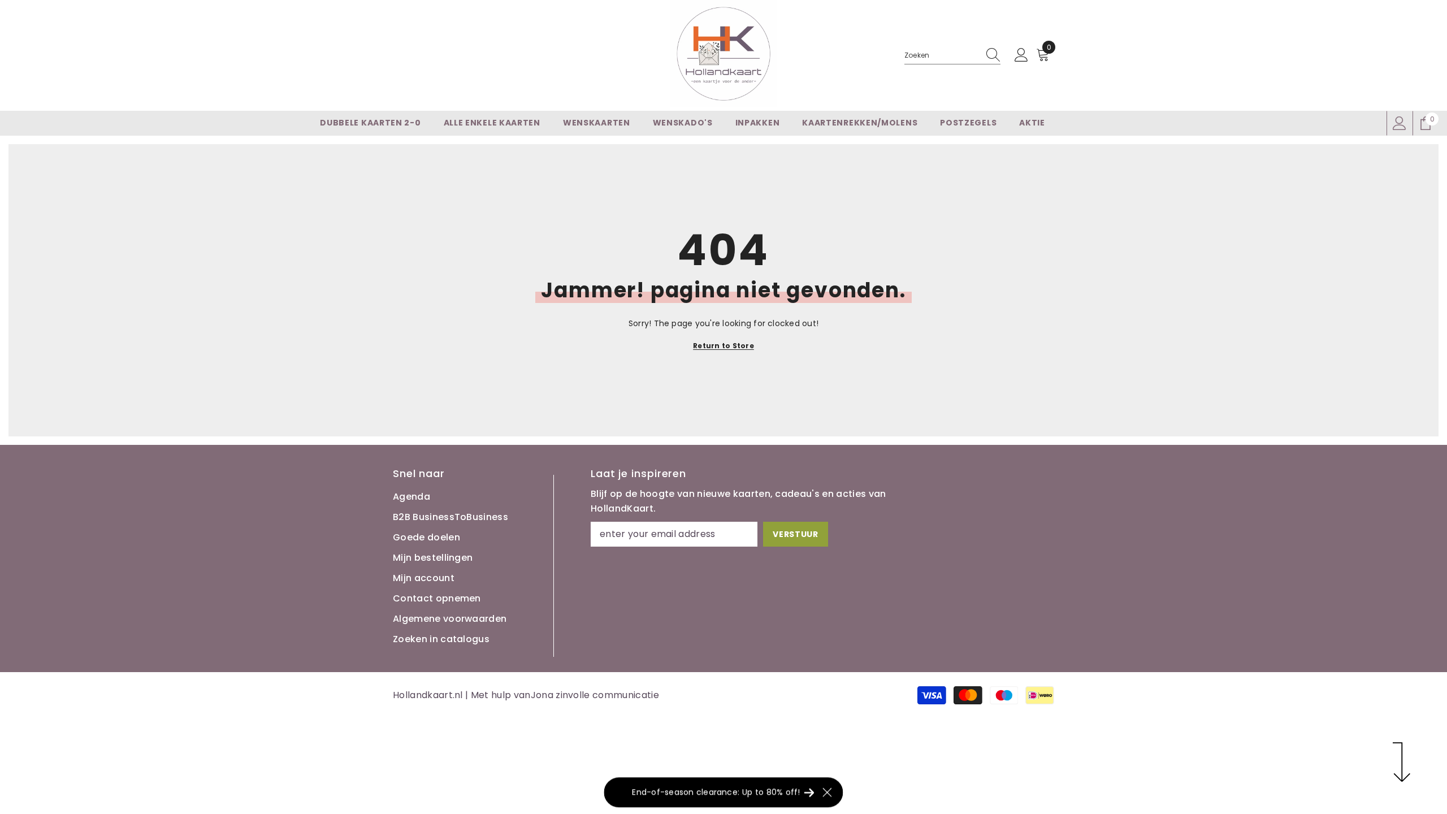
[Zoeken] (952, 55)
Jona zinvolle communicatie (595, 695)
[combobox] (941, 55)
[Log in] (1021, 55)
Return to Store (723, 345)
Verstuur (795, 534)
